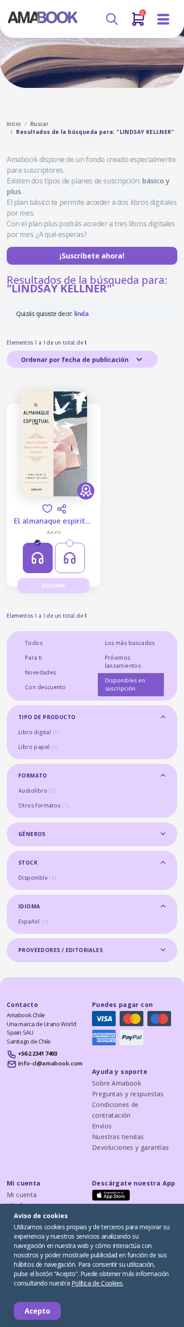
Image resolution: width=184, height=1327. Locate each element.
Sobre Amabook (116, 1083)
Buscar (39, 124)
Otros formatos (43, 805)
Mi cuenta (22, 1194)
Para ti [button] (33, 657)
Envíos (102, 1126)
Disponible (37, 878)
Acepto (37, 1311)
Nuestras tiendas (118, 1136)
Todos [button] (33, 643)
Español (33, 921)
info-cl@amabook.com (50, 1063)
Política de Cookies (97, 1283)
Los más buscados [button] (130, 643)
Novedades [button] (40, 672)
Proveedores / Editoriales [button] (60, 950)
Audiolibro (37, 791)
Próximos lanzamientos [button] (123, 662)
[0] (138, 23)
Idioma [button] (29, 906)
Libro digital (38, 732)
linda (81, 313)
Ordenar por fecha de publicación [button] (75, 359)
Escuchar (53, 585)
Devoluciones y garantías (130, 1147)
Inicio (14, 124)
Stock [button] (28, 862)
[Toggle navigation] (163, 19)
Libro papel (38, 747)
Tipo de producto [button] (46, 717)
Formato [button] (32, 775)
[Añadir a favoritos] (47, 508)
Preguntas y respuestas (128, 1094)
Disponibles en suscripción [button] (125, 684)
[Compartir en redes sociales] (61, 508)
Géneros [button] (32, 834)
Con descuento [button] (45, 687)
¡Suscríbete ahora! (92, 256)
